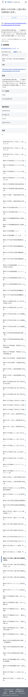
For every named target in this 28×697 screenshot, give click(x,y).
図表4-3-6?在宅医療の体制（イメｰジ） (14, 207)
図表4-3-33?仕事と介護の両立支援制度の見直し (14, 559)
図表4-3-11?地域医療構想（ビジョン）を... (13, 272)
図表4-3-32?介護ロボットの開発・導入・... (13, 546)
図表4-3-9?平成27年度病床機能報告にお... (13, 240)
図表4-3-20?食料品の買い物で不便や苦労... (14, 388)
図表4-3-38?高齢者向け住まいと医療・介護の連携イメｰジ (14, 628)
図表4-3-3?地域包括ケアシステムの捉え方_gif (13, 178)
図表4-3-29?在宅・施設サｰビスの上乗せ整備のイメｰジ (13, 512)
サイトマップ (22, 693)
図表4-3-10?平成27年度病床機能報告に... (13, 253)
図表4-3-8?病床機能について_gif (12, 235)
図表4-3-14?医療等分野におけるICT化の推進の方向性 (13, 302)
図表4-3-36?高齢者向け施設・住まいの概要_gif (14, 603)
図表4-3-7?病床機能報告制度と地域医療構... (13, 219)
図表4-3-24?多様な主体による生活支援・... (13, 452)
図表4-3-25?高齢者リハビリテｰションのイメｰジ (13, 465)
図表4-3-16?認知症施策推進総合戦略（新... (13, 333)
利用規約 (11, 691)
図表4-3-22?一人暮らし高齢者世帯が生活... (14, 414)
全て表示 (19, 52)
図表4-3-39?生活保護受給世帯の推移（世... (13, 647)
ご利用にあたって (19, 689)
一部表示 (15, 52)
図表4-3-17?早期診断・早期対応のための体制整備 (14, 346)
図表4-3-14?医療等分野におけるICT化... (13, 308)
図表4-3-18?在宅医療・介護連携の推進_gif (14, 363)
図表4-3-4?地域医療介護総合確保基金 (13, 184)
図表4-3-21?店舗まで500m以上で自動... (14, 400)
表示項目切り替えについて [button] (8, 48)
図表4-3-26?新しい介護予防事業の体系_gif (14, 482)
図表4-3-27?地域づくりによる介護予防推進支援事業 (14, 488)
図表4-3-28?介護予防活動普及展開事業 (14, 500)
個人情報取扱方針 (19, 691)
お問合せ (5, 693)
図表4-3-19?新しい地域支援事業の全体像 (14, 369)
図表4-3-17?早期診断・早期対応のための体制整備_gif (14, 352)
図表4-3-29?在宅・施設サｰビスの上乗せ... (13, 518)
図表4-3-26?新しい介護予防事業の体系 (14, 477)
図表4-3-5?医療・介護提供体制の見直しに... (13, 195)
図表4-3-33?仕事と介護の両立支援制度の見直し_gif (14, 565)
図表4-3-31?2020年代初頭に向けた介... (14, 536)
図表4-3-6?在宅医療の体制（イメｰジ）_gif (14, 213)
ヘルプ (5, 691)
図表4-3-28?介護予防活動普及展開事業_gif (14, 506)
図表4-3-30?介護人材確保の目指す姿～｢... (14, 525)
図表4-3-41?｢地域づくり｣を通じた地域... (13, 673)
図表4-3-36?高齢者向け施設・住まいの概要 (14, 597)
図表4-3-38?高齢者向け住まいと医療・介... (14, 635)
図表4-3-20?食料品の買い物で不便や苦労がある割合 (14, 382)
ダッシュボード (13, 693)
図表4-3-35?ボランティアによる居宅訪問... (14, 584)
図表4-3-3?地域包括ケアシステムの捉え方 (13, 172)
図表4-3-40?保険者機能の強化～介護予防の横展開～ (14, 660)
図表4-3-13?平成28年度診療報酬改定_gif (13, 295)
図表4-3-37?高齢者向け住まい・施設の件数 (14, 609)
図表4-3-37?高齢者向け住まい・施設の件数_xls (14, 622)
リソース (14, 17)
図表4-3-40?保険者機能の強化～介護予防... (14, 666)
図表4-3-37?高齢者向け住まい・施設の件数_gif (14, 616)
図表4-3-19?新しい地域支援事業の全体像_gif (14, 376)
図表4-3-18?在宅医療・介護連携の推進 (14, 358)
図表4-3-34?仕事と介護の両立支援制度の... (14, 571)
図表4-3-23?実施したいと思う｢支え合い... (13, 433)
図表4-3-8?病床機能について (11, 231)
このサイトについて (9, 689)
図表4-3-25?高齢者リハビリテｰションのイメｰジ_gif (13, 471)
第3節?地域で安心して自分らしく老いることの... (13, 142)
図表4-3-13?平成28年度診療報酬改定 (13, 290)
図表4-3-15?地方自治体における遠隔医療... (14, 314)
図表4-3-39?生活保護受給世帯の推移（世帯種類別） (13, 641)
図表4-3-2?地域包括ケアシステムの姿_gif (13, 166)
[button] (26, 2)
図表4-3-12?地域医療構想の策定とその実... (14, 278)
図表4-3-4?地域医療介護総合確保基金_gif (13, 189)
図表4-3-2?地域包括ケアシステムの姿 (13, 160)
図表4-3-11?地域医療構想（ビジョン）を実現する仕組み (13, 266)
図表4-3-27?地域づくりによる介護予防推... (14, 495)
